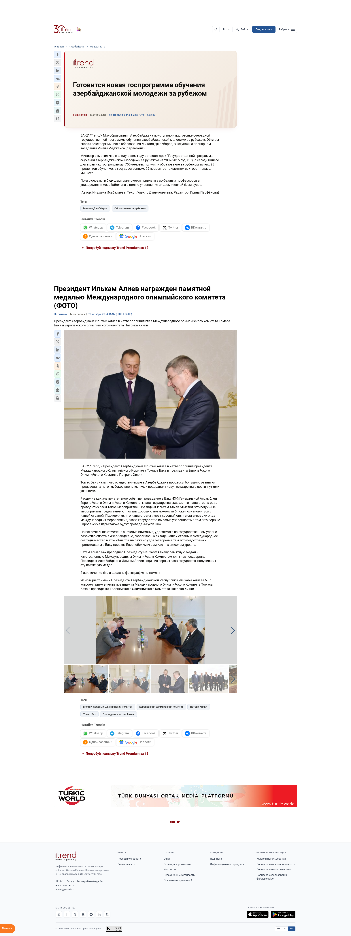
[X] (75, 914)
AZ (285, 928)
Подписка (216, 858)
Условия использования (271, 858)
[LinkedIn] (99, 914)
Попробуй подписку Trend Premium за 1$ (116, 248)
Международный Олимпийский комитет (107, 706)
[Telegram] (91, 914)
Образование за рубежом (130, 208)
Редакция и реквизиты (177, 864)
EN (278, 928)
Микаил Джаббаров (95, 208)
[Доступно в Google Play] (283, 914)
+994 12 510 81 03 (65, 885)
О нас (167, 858)
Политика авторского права (273, 869)
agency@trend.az (64, 889)
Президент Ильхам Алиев (118, 714)
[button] (57, 54)
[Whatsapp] (59, 914)
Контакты (170, 869)
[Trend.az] (67, 29)
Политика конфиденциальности (275, 864)
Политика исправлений (178, 880)
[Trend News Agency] (66, 856)
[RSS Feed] (107, 914)
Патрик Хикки (198, 706)
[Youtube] (83, 914)
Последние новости (129, 858)
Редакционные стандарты (179, 875)
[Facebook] (67, 914)
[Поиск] (216, 29)
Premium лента (126, 864)
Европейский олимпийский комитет (161, 706)
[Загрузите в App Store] (258, 914)
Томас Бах (89, 714)
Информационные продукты (227, 864)
